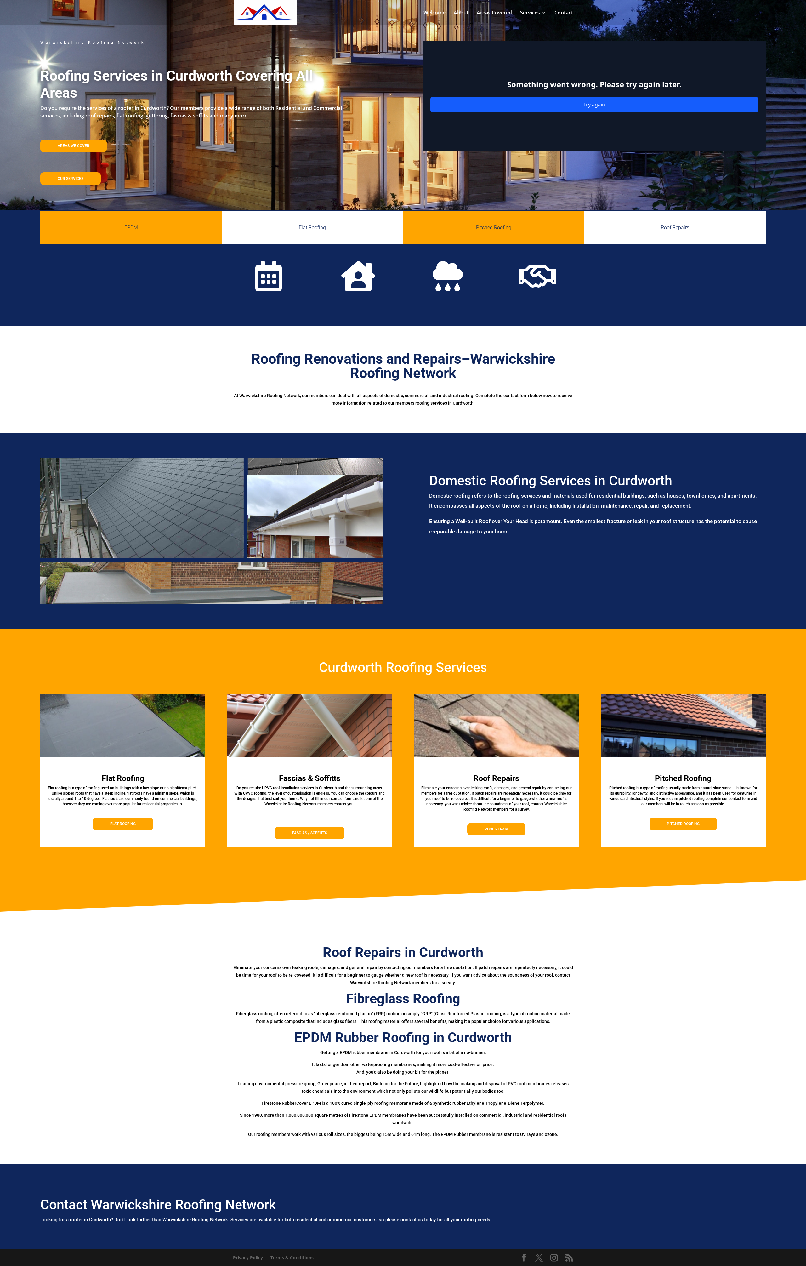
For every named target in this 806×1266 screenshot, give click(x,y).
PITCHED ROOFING (683, 824)
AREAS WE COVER (73, 146)
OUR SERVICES (70, 178)
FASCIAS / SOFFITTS (309, 833)
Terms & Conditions (292, 1258)
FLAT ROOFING (123, 824)
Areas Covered (494, 13)
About (461, 13)
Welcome (434, 13)
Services (530, 13)
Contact (563, 13)
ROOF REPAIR (496, 829)
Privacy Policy (248, 1258)
